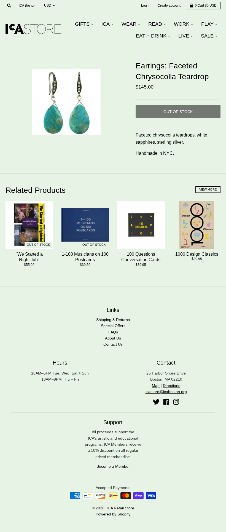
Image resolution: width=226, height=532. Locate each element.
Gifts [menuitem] (82, 24)
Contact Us (113, 344)
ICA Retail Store (120, 508)
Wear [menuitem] (129, 24)
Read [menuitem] (155, 24)
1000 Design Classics (196, 254)
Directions (171, 385)
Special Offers (113, 326)
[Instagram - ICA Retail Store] (176, 402)
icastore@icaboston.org (166, 391)
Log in (145, 5)
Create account (169, 5)
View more (208, 189)
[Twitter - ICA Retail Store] (156, 402)
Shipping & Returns (113, 319)
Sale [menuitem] (207, 36)
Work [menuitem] (181, 24)
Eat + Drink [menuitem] (151, 36)
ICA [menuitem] (105, 24)
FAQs (113, 332)
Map (156, 385)
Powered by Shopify (113, 514)
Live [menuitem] (183, 36)
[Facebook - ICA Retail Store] (166, 402)
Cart (206, 5)
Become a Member (113, 466)
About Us (113, 338)
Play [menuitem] (207, 24)
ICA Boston (27, 5)
